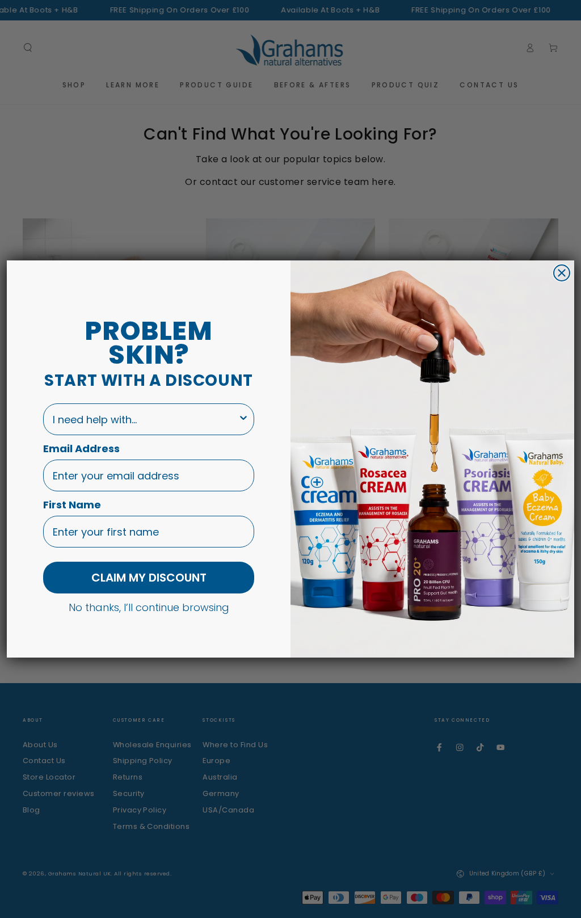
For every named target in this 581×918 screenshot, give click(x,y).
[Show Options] (243, 419)
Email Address (81, 448)
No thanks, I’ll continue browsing (149, 607)
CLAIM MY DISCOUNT (149, 578)
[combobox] (145, 419)
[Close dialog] (562, 273)
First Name (72, 505)
